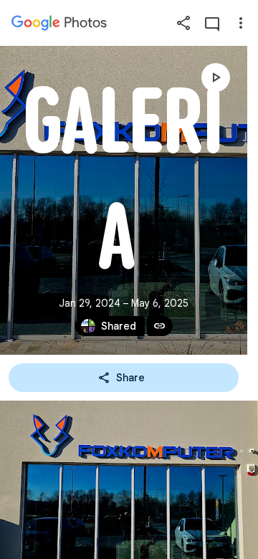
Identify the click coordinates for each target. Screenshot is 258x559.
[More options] (240, 23)
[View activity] (212, 23)
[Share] (183, 23)
